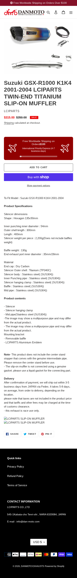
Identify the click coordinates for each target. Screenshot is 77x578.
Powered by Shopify (54, 566)
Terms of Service (17, 485)
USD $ (37, 542)
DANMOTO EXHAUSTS (32, 566)
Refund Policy (15, 476)
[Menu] (71, 12)
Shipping (9, 122)
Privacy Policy (15, 466)
